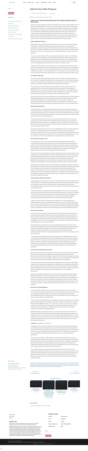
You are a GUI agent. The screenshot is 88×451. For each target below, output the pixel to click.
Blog (49, 2)
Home (24, 2)
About (37, 2)
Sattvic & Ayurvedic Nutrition (13, 29)
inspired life (52, 364)
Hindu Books (10, 23)
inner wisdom (47, 364)
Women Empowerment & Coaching (15, 38)
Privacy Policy (10, 441)
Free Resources (64, 416)
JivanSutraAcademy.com (54, 303)
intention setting (58, 364)
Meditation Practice (33, 365)
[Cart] (67, 2)
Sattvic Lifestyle (59, 365)
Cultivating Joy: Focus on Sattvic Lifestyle (61, 391)
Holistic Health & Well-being (13, 25)
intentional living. (64, 364)
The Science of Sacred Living (42, 366)
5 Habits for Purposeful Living (74, 389)
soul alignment (70, 365)
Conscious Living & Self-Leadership (39, 13)
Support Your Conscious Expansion (36, 389)
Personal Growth (52, 365)
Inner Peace (42, 364)
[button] (31, 2)
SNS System (53, 443)
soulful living (76, 365)
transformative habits (51, 366)
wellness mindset (59, 366)
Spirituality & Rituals (12, 32)
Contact (54, 2)
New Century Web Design (42, 443)
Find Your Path (31, 2)
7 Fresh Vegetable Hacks (13, 364)
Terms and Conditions (17, 441)
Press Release (44, 2)
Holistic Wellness (36, 364)
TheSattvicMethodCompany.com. (32, 442)
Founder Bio (63, 418)
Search (9, 8)
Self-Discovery (64, 365)
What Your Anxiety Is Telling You (14, 363)
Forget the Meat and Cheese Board (15, 369)
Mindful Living (46, 365)
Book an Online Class (53, 424)
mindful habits (40, 365)
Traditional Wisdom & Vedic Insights (15, 34)
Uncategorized (11, 36)
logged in (38, 405)
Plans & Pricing (51, 426)
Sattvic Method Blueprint (66, 424)
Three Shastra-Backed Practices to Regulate (16, 367)
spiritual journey (33, 366)
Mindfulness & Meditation (13, 27)
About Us (50, 416)
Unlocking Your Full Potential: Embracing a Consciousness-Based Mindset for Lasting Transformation (49, 393)
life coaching (71, 364)
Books (50, 421)
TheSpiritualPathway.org (68, 303)
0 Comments (52, 13)
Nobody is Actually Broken (13, 366)
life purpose (76, 364)
